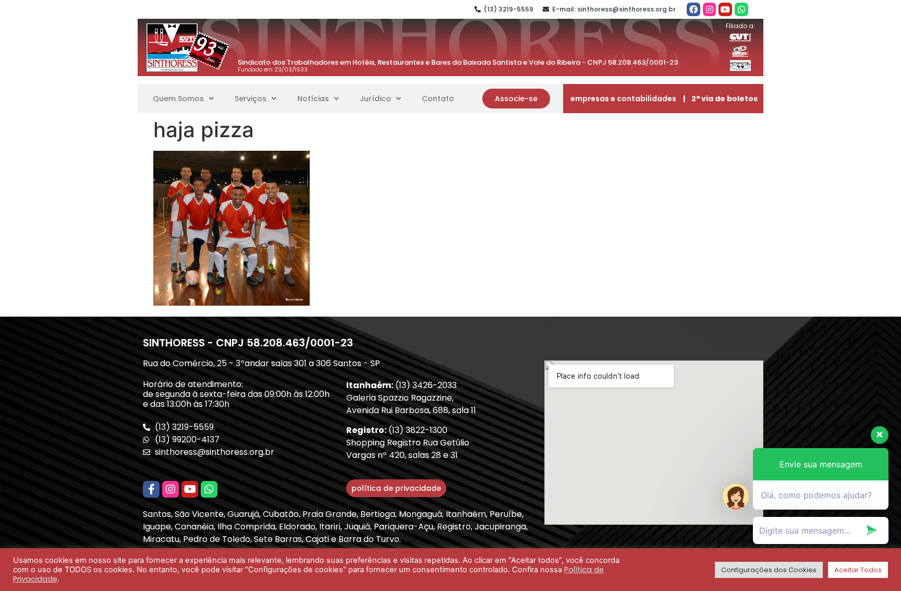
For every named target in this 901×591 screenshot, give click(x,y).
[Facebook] (693, 9)
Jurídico (375, 98)
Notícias (313, 98)
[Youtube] (725, 9)
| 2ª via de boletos (720, 98)
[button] (516, 98)
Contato (438, 98)
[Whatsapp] (741, 9)
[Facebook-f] (151, 489)
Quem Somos (178, 98)
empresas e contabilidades (623, 98)
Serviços (250, 98)
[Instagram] (709, 9)
